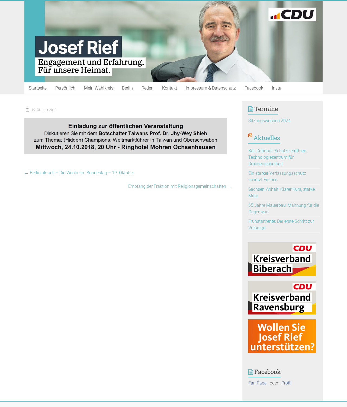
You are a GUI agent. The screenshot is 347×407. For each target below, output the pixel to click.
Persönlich (65, 88)
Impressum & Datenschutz (211, 88)
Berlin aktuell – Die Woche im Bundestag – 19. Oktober (79, 172)
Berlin (127, 88)
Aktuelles (266, 138)
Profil (286, 383)
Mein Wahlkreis (98, 88)
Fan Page (257, 383)
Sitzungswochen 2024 (269, 120)
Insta (276, 88)
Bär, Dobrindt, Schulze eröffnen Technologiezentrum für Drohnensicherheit (277, 157)
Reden (147, 88)
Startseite (38, 88)
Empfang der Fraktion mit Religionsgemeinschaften (180, 186)
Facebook (254, 88)
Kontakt (169, 88)
